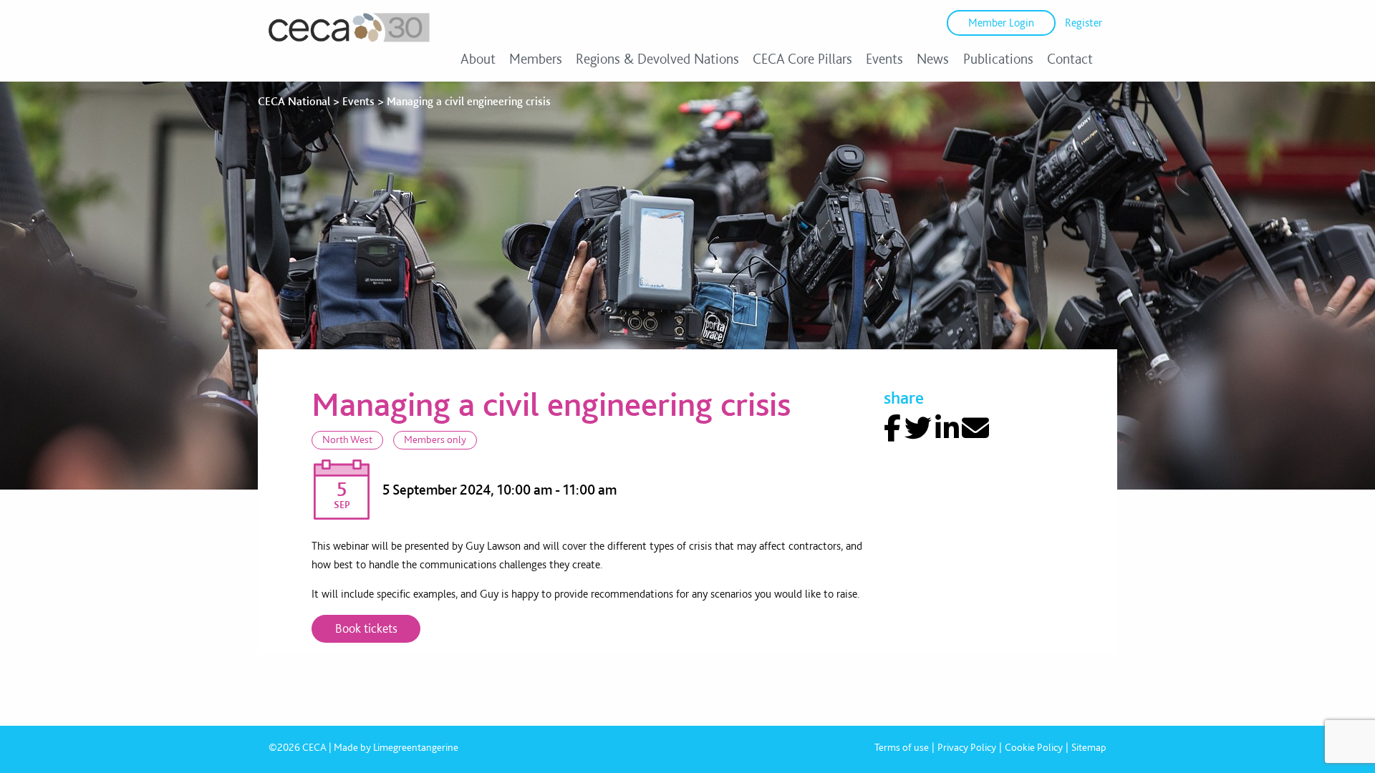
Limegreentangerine (415, 747)
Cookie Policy (1034, 747)
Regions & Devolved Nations (657, 58)
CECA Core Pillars (802, 58)
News (933, 58)
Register (1083, 22)
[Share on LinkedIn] (947, 428)
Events (884, 58)
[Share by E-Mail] (975, 428)
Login (1001, 22)
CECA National (294, 101)
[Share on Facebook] (892, 428)
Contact (1070, 58)
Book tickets (366, 628)
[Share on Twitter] (918, 428)
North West (347, 439)
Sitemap (1088, 747)
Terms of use (901, 747)
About (478, 58)
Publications (998, 58)
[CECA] (349, 41)
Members (535, 58)
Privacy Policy (966, 747)
